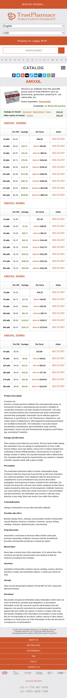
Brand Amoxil (38, 112)
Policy (33, 662)
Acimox (30, 115)
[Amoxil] (12, 97)
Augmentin (27, 112)
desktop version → (33, 4)
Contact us (34, 667)
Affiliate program (33, 681)
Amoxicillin (45, 101)
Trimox (48, 112)
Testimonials (33, 651)
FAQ (33, 656)
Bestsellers (33, 645)
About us (33, 640)
